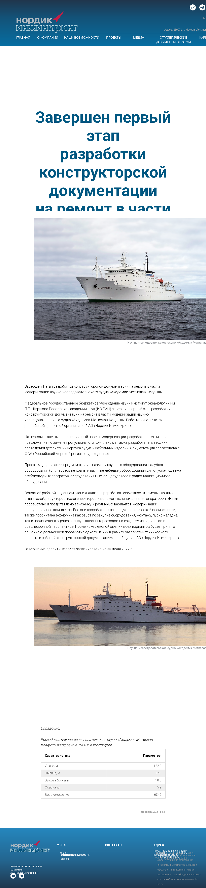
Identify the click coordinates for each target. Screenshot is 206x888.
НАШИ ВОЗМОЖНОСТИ (81, 37)
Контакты (66, 854)
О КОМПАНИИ (47, 37)
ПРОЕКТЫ (113, 37)
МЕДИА (138, 37)
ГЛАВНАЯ (23, 37)
